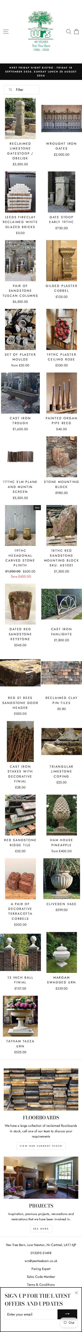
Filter (19, 89)
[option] (41, 72)
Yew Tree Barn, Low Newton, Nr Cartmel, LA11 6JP (41, 1245)
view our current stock (41, 1146)
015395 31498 (41, 1253)
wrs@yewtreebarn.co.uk (41, 1261)
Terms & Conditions (41, 1284)
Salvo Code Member (41, 1276)
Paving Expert (41, 1269)
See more (41, 1228)
